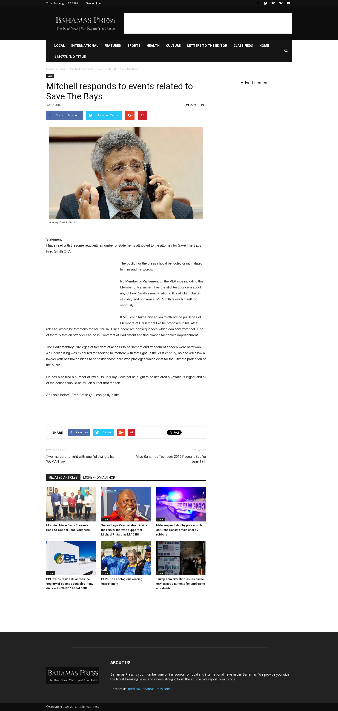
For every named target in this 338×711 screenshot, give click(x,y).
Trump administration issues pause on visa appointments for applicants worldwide (180, 583)
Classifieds (243, 45)
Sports (134, 45)
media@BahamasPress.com (149, 689)
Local (59, 45)
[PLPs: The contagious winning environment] (126, 558)
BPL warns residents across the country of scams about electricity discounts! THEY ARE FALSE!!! (69, 583)
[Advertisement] (208, 23)
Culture (173, 45)
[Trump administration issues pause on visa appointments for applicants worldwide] (181, 558)
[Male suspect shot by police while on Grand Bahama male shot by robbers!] (181, 504)
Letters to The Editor (207, 45)
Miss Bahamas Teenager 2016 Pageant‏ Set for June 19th (171, 459)
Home (264, 45)
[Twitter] (265, 3)
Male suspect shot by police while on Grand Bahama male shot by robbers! (179, 530)
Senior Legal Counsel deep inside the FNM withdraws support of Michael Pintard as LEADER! (124, 530)
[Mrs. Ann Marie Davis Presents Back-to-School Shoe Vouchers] (71, 504)
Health (153, 45)
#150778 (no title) (70, 56)
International (84, 45)
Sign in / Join (93, 3)
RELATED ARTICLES (63, 477)
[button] (286, 51)
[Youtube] (288, 3)
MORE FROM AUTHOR (99, 477)
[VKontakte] (280, 3)
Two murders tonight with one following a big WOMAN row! (80, 459)
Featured (113, 45)
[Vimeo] (273, 3)
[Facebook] (258, 3)
